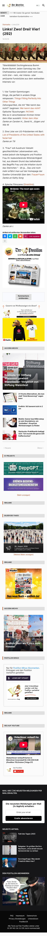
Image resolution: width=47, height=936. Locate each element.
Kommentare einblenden (23, 297)
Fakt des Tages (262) (26, 834)
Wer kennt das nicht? (30, 108)
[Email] (20, 236)
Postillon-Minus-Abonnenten (26, 668)
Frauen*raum (38, 174)
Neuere (8, 448)
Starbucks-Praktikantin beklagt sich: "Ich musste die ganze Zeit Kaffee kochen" (31, 433)
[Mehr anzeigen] (5, 241)
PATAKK (30, 111)
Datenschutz (32, 916)
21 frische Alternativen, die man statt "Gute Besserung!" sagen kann (31, 396)
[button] (3, 5)
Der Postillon (24, 926)
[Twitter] (10, 236)
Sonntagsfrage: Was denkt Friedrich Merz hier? (29, 860)
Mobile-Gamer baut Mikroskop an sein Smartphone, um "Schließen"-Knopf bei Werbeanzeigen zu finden (31, 422)
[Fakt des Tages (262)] (9, 837)
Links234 (15, 25)
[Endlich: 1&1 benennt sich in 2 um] (10, 410)
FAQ (11, 916)
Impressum (20, 916)
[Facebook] (5, 236)
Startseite (6, 25)
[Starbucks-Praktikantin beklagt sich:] (10, 435)
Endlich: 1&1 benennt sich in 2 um (30, 407)
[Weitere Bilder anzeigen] (23, 554)
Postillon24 (23, 922)
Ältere (39, 448)
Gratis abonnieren (23, 818)
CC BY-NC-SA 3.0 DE (15, 928)
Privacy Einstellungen (17, 919)
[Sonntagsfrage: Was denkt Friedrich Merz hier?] (9, 862)
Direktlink (28, 184)
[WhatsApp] (15, 236)
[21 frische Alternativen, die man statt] (10, 397)
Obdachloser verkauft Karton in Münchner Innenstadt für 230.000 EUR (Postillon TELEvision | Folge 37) (22, 760)
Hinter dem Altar (30, 118)
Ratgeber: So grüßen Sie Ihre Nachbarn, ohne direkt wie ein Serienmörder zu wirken (30, 848)
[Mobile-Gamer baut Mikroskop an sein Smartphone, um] (10, 422)
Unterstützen (33, 919)
